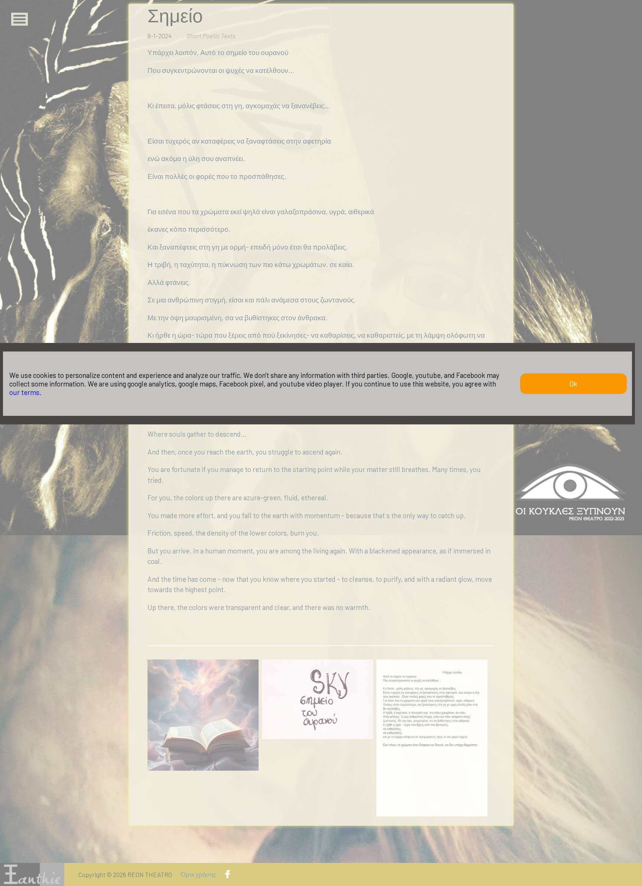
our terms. (25, 392)
